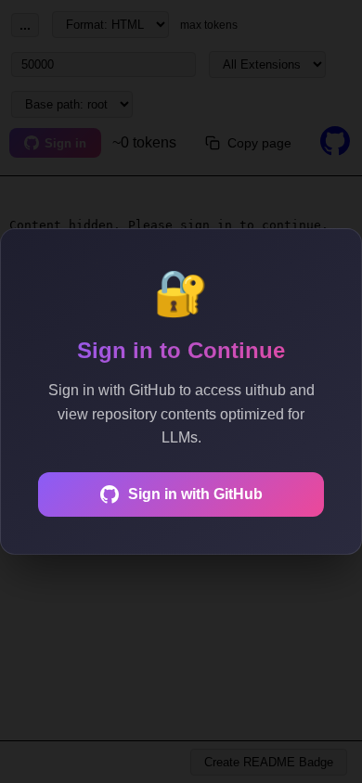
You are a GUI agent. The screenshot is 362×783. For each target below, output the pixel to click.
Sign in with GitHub (195, 494)
